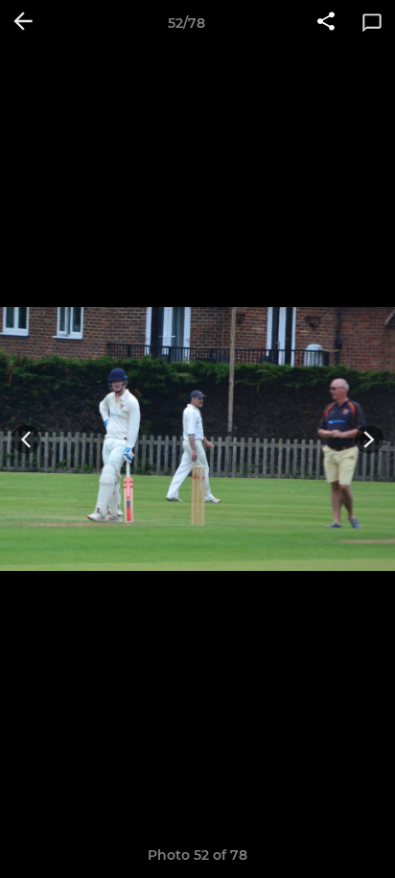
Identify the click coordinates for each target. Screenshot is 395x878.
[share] (325, 23)
